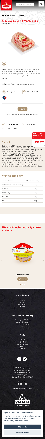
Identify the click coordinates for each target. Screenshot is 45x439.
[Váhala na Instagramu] (25, 361)
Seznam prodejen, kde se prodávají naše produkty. (22, 114)
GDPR (22, 326)
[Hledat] (31, 5)
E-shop (22, 306)
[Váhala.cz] (6, 5)
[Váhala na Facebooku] (19, 361)
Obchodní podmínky (22, 324)
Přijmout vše (22, 427)
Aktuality (22, 300)
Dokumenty (22, 348)
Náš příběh (22, 342)
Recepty (22, 346)
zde (26, 421)
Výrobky (22, 302)
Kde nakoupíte (22, 304)
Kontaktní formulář (22, 322)
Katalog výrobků (22, 344)
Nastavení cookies (22, 432)
